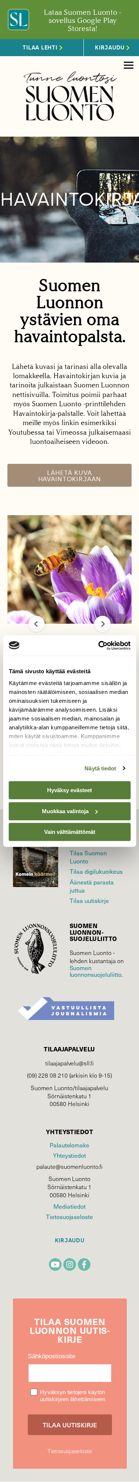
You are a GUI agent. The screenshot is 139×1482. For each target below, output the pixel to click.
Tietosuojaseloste (69, 1216)
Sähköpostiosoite (51, 1356)
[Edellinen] (36, 624)
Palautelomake (69, 1144)
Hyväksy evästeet (69, 790)
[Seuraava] (102, 624)
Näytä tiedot (100, 768)
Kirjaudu (70, 1240)
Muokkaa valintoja (65, 811)
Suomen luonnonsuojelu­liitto (96, 971)
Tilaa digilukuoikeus (96, 871)
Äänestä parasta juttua (92, 885)
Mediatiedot (69, 1206)
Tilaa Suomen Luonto (88, 856)
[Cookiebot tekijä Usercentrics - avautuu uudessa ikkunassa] (98, 645)
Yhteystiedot (69, 1155)
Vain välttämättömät (69, 832)
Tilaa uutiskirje (89, 900)
